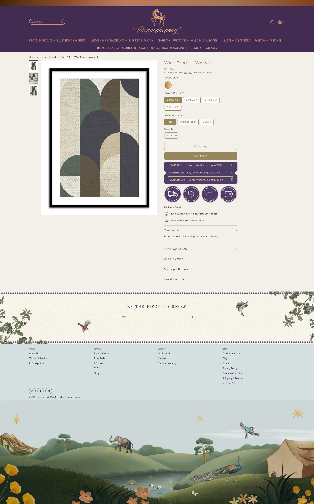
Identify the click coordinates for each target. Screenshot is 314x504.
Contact (226, 363)
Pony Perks (100, 358)
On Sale (211, 48)
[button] (281, 21)
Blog (96, 373)
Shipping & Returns (176, 269)
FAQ (224, 358)
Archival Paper (188, 121)
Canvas (207, 121)
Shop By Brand (149, 48)
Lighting (164, 41)
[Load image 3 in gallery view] (33, 90)
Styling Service (101, 353)
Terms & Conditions (233, 373)
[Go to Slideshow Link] (157, 452)
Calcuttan (179, 279)
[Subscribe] (191, 317)
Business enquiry (167, 363)
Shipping (188, 72)
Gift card (98, 363)
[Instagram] (32, 391)
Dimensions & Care (176, 249)
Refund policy (36, 363)
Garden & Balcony (204, 41)
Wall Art (66, 57)
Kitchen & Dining (141, 41)
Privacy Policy (229, 368)
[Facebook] (41, 391)
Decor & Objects (41, 41)
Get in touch (164, 353)
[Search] (34, 21)
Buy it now (200, 156)
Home (32, 57)
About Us (34, 353)
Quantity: (169, 129)
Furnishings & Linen (71, 41)
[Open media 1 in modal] (99, 137)
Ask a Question (173, 259)
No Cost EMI (229, 383)
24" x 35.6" (210, 99)
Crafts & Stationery (236, 41)
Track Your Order (231, 353)
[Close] (62, 22)
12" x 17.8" (173, 99)
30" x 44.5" (173, 107)
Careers (162, 358)
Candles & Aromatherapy (107, 41)
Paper (170, 121)
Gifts (198, 48)
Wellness (276, 41)
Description (171, 230)
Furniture (180, 41)
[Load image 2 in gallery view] (33, 78)
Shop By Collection (175, 48)
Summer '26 (129, 48)
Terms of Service (38, 358)
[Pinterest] (49, 391)
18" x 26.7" (192, 99)
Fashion (260, 41)
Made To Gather (108, 48)
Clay (168, 85)
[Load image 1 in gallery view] (33, 65)
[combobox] (49, 21)
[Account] (272, 21)
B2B (96, 368)
